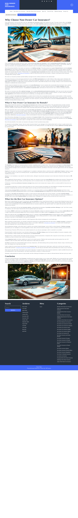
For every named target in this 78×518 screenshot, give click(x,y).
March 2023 (24, 310)
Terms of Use (50, 11)
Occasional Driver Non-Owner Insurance (65, 357)
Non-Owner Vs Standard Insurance (64, 354)
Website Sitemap (58, 11)
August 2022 (24, 323)
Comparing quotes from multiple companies (25, 247)
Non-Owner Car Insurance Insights (64, 329)
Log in (41, 306)
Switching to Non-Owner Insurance (64, 359)
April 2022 (24, 331)
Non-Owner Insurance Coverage (63, 338)
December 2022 (25, 316)
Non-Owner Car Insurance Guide (63, 327)
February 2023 (25, 312)
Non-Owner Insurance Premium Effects (64, 350)
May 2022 (24, 329)
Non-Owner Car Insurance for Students (64, 325)
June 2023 (24, 308)
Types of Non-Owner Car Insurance (64, 361)
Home (11, 11)
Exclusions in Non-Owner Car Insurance (65, 319)
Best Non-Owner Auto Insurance (34, 11)
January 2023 (25, 314)
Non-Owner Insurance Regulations (63, 352)
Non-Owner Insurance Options (63, 348)
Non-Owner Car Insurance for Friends (64, 323)
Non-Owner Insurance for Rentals (63, 340)
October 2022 (25, 319)
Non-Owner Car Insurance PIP (63, 333)
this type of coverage (21, 114)
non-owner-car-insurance (19, 11)
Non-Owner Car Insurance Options (64, 331)
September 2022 (25, 321)
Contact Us (65, 11)
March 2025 (24, 306)
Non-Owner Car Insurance (11, 14)
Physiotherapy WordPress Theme (35, 368)
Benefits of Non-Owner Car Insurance (64, 306)
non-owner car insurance (49, 222)
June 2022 (24, 327)
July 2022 (24, 325)
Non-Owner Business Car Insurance (64, 321)
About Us (44, 11)
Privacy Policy (39, 366)
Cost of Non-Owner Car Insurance (63, 314)
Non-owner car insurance (23, 73)
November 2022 (25, 318)
